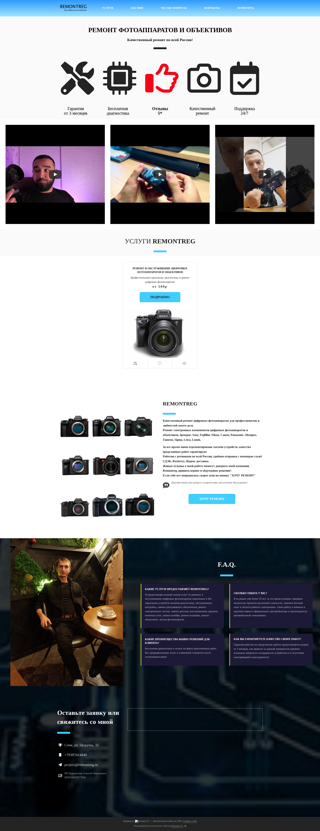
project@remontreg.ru (81, 765)
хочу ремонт (212, 499)
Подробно (160, 297)
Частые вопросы (174, 8)
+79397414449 (75, 755)
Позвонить (245, 8)
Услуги (107, 8)
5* (160, 113)
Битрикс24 (177, 825)
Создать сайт (190, 821)
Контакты (212, 8)
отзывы (179, 466)
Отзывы (160, 108)
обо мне (137, 8)
